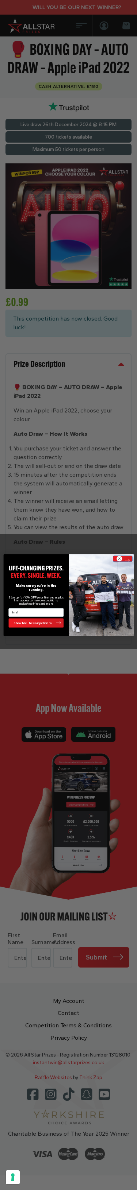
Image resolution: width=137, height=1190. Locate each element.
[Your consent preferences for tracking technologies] (13, 1177)
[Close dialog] (123, 558)
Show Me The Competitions (33, 623)
